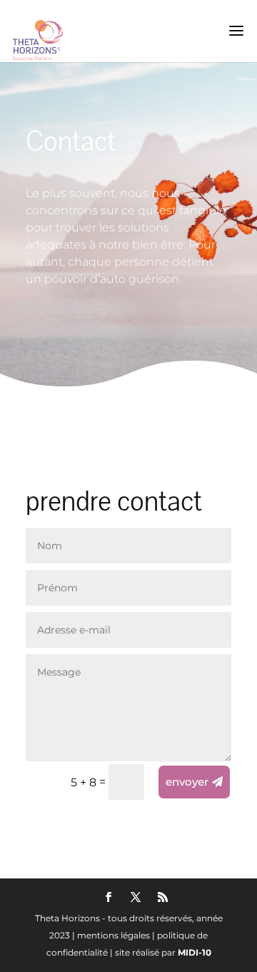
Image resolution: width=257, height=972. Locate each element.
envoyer (187, 781)
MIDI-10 (194, 952)
